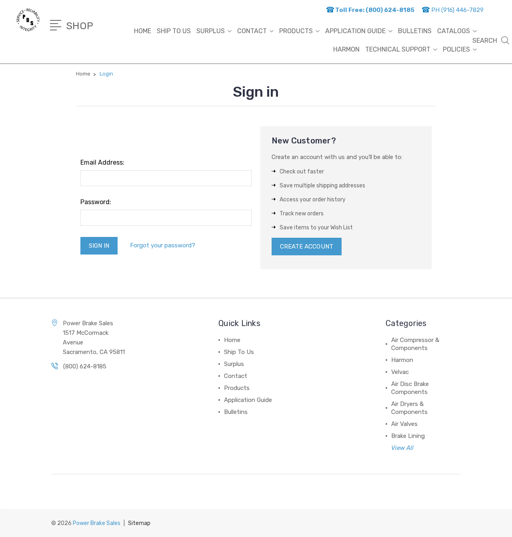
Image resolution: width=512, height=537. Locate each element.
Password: (95, 202)
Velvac (400, 372)
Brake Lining (408, 436)
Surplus (210, 31)
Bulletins (415, 31)
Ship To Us (174, 31)
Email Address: (102, 162)
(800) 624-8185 (84, 366)
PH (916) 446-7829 (457, 10)
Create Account (306, 246)
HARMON (346, 49)
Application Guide (355, 31)
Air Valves (404, 424)
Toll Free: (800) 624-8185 (374, 10)
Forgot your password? (162, 245)
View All (402, 447)
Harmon (402, 360)
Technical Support (397, 49)
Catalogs (453, 31)
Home (142, 31)
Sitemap (139, 523)
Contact (252, 31)
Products (296, 31)
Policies (456, 49)
